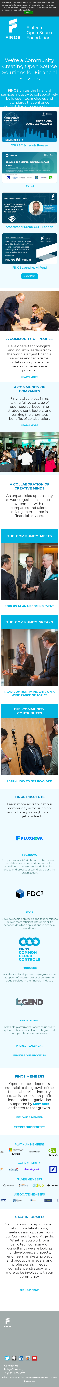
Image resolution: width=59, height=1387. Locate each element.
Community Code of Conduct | (39, 1377)
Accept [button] (28, 13)
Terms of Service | (18, 1377)
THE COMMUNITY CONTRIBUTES (29, 711)
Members (41, 1104)
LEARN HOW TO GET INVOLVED (29, 781)
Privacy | (6, 1377)
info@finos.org (13, 1369)
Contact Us (11, 1365)
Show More (29, 276)
